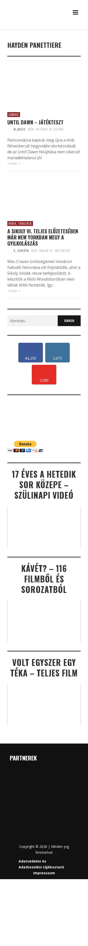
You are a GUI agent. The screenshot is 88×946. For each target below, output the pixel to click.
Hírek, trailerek (20, 223)
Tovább (12, 163)
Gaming (14, 115)
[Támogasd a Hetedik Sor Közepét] (44, 28)
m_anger (19, 129)
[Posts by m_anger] (9, 129)
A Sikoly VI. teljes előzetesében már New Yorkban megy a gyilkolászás (42, 237)
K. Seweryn (21, 251)
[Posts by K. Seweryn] (9, 251)
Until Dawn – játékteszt (35, 122)
